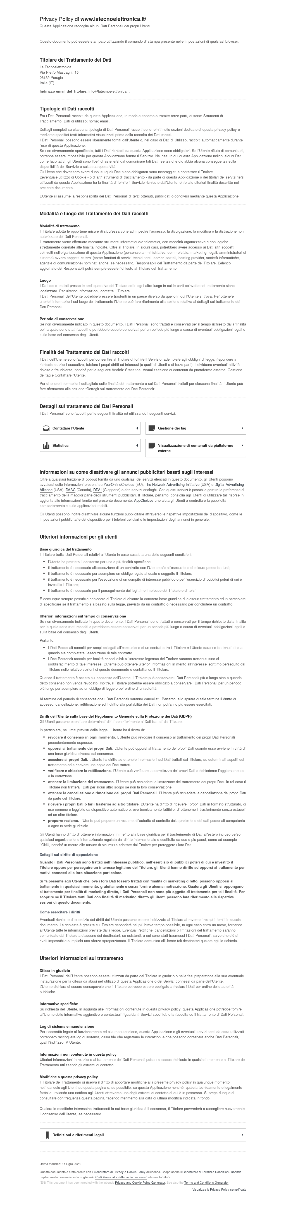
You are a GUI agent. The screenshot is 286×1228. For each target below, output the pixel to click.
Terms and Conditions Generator (206, 1182)
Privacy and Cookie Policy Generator (140, 1182)
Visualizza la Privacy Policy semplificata (219, 1189)
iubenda (236, 1171)
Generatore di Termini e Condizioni (205, 1171)
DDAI (97, 489)
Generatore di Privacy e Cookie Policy (120, 1171)
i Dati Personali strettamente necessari (121, 1177)
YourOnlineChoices (119, 484)
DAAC (70, 489)
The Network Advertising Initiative (172, 484)
